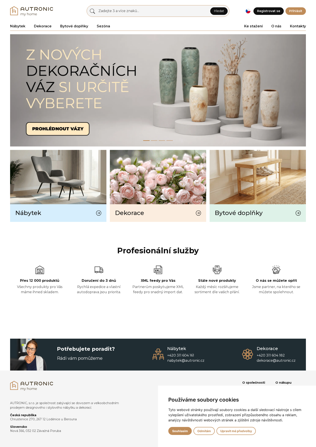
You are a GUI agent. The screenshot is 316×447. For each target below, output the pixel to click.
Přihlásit (295, 11)
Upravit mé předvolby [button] (236, 431)
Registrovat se (268, 11)
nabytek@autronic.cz (185, 360)
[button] (248, 11)
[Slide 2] (162, 140)
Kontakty (298, 26)
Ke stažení (253, 26)
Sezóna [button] (103, 26)
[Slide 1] (154, 140)
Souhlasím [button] (180, 431)
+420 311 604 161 (180, 355)
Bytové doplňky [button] (74, 26)
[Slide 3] (169, 140)
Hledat (219, 11)
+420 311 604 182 (271, 355)
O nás (276, 26)
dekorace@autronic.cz (276, 360)
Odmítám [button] (204, 431)
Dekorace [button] (43, 26)
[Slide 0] (146, 140)
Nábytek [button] (17, 26)
